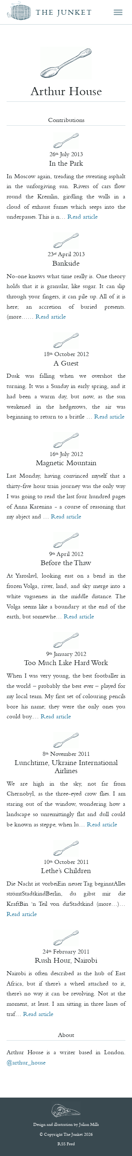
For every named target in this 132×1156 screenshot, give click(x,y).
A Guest (66, 363)
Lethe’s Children (66, 870)
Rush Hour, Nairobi (66, 960)
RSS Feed (66, 1143)
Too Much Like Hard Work (66, 662)
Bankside (66, 263)
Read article (82, 216)
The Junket (64, 12)
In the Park (66, 163)
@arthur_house (26, 1062)
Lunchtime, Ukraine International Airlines (66, 766)
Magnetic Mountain (66, 462)
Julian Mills (89, 1124)
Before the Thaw (66, 562)
